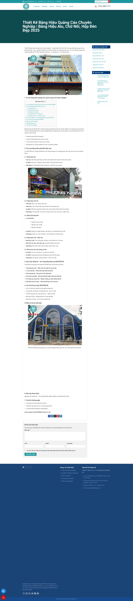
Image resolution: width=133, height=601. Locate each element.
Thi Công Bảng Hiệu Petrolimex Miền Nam (103, 76)
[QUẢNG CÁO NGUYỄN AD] (27, 6)
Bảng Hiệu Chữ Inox (98, 58)
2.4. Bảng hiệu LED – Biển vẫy (34, 113)
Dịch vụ (52, 6)
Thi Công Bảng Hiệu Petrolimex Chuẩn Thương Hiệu (103, 96)
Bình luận (27, 430)
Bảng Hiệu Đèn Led (98, 55)
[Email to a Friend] (55, 416)
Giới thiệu (44, 6)
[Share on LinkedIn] (60, 416)
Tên (26, 443)
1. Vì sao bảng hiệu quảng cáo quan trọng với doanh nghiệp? (40, 104)
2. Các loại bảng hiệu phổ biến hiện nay (35, 106)
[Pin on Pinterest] (58, 416)
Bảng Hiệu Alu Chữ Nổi (99, 61)
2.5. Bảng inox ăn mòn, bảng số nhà (36, 115)
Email (47, 443)
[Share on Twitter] (52, 416)
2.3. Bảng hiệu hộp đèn (33, 112)
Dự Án (65, 6)
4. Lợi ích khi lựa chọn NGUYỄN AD (34, 119)
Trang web (69, 443)
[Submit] (109, 1)
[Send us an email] (60, 1)
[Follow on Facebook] (55, 1)
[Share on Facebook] (49, 416)
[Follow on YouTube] (38, 593)
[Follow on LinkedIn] (35, 593)
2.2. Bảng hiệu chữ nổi (32, 110)
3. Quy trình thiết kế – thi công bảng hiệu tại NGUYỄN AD (39, 117)
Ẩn (44, 101)
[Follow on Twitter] (58, 1)
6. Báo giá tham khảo (30, 123)
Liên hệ (71, 6)
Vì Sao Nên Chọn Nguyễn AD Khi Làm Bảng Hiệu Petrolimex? (103, 83)
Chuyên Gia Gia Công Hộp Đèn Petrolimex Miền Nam (103, 90)
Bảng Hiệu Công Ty (98, 64)
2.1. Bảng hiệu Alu (31, 108)
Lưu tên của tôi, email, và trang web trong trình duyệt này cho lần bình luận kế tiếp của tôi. (51, 450)
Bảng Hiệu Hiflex (97, 52)
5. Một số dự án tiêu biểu (31, 121)
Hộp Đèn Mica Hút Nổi (102, 102)
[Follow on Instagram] (57, 1)
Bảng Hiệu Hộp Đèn (98, 67)
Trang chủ (36, 6)
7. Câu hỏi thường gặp (31, 125)
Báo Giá (58, 6)
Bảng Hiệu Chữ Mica (98, 50)
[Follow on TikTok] (29, 593)
